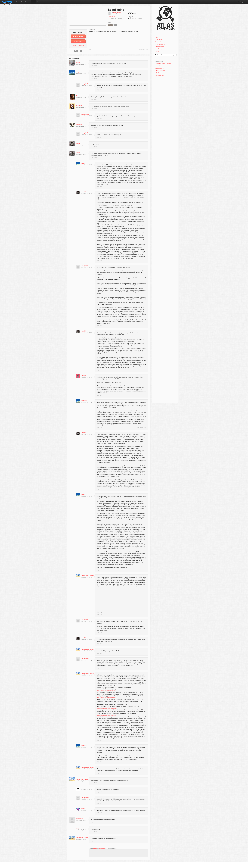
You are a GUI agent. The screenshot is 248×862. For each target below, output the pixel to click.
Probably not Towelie (87, 575)
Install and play (79, 36)
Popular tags (159, 49)
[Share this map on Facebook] (78, 51)
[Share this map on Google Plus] (81, 51)
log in (95, 848)
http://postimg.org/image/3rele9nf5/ (106, 698)
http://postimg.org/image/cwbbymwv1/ (107, 691)
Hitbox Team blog (160, 70)
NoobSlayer (79, 819)
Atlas (33, 2)
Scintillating (116, 9)
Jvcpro (78, 62)
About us (158, 73)
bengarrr (78, 72)
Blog (22, 2)
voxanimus (84, 788)
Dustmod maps (159, 46)
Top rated (158, 42)
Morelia (78, 96)
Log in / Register (240, 2)
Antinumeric (85, 114)
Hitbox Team (40, 2)
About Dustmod (159, 68)
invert (77, 828)
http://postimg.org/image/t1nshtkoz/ (107, 715)
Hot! (156, 37)
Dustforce (158, 66)
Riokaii (83, 375)
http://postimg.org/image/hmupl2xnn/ (107, 708)
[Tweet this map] (75, 51)
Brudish (78, 143)
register (102, 848)
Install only (79, 41)
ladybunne (79, 105)
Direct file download (78, 45)
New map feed (159, 75)
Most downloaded (160, 44)
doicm (83, 808)
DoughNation (117, 12)
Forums (27, 2)
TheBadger (79, 124)
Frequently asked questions (163, 63)
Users (157, 51)
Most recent (158, 40)
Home (17, 2)
